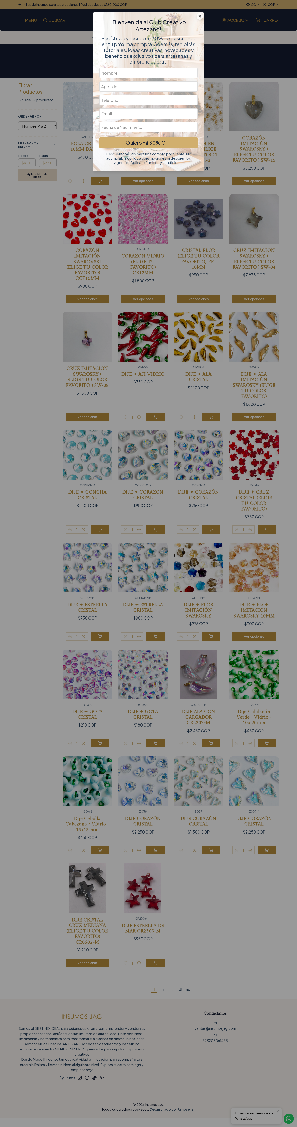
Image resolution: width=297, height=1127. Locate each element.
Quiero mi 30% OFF (148, 143)
